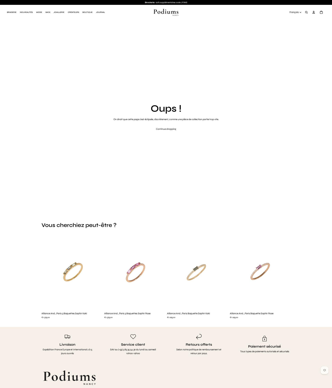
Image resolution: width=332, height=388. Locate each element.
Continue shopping (166, 129)
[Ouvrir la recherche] (306, 12)
